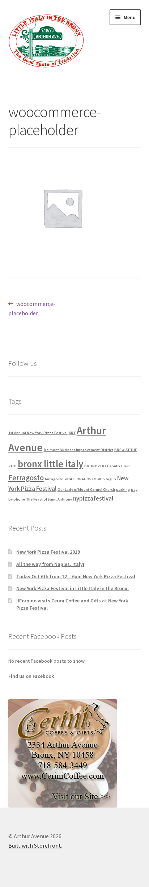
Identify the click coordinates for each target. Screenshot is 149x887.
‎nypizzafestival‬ (93, 498)
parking (123, 489)
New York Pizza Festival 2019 (48, 552)
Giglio (111, 479)
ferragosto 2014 (58, 479)
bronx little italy (50, 464)
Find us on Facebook (31, 676)
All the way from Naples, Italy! (50, 564)
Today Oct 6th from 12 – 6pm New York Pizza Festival (75, 576)
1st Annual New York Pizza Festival (38, 432)
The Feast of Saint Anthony (49, 499)
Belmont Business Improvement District (78, 449)
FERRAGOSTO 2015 (89, 479)
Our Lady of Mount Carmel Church (86, 489)
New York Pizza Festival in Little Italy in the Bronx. (72, 588)
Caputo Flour (118, 466)
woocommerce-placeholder (32, 308)
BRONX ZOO (95, 466)
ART (72, 432)
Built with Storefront (34, 845)
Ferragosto (26, 478)
